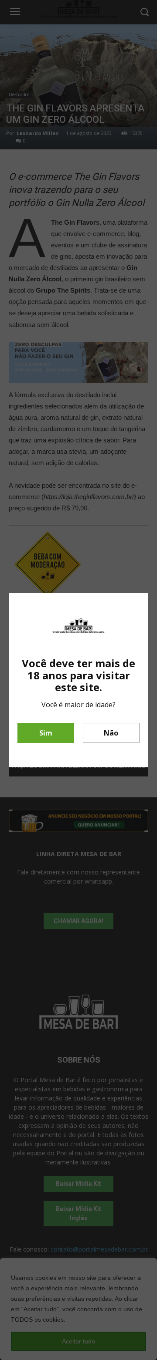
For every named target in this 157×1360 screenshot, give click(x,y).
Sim (45, 733)
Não (111, 733)
